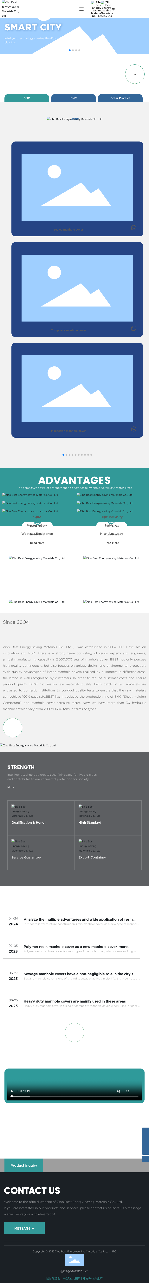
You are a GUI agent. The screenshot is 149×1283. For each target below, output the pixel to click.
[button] (70, 50)
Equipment (27, 1129)
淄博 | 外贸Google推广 (88, 1278)
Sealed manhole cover (68, 229)
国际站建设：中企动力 (60, 1278)
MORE (74, 119)
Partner (74, 1129)
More (14, 834)
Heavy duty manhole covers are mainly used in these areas (75, 1001)
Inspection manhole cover (68, 430)
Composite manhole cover (68, 330)
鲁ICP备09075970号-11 (74, 1271)
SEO (113, 1251)
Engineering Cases (121, 1129)
